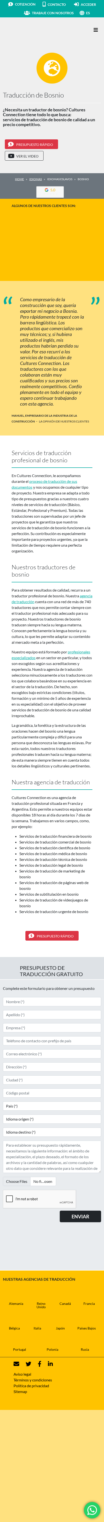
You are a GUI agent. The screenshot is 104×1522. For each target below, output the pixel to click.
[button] (93, 13)
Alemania (16, 1303)
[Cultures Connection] (29, 30)
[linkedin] (47, 1364)
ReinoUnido (41, 1305)
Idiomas (35, 179)
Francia (89, 1303)
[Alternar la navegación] (95, 30)
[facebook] (36, 1364)
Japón (60, 1328)
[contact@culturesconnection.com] (16, 1364)
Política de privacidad (31, 1385)
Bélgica (14, 1328)
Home (19, 179)
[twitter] (25, 1364)
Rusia (85, 1349)
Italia (37, 1328)
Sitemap (20, 1391)
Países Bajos (86, 1328)
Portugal (19, 1349)
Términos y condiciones (33, 1380)
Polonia (52, 1349)
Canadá (65, 1303)
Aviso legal (22, 1374)
